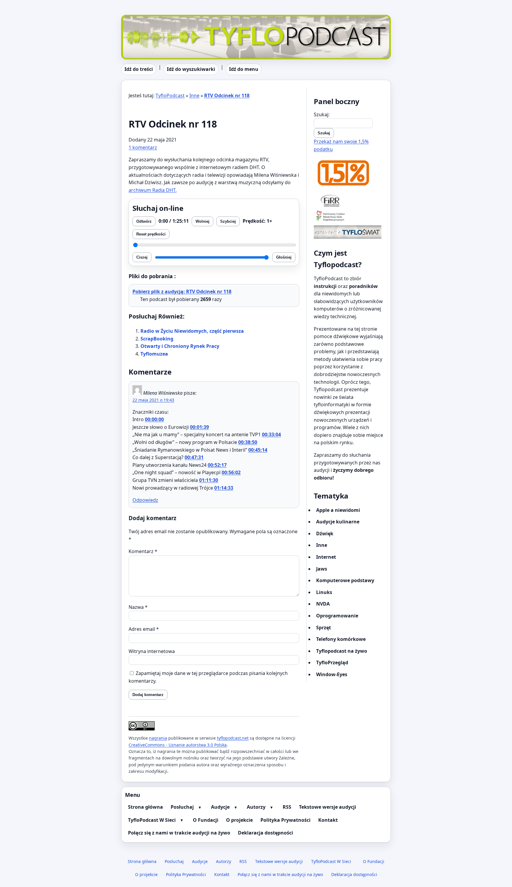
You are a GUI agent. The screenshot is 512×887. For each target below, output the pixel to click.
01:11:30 (208, 480)
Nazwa (138, 607)
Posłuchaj (182, 807)
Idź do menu (243, 69)
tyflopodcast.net (233, 738)
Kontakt (328, 820)
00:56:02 (231, 472)
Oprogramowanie (337, 615)
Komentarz (143, 551)
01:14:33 (223, 488)
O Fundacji (205, 820)
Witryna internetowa (152, 651)
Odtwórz (144, 221)
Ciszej (142, 257)
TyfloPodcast (135, 18)
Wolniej (202, 221)
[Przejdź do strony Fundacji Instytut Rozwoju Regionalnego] (348, 200)
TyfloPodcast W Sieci (152, 820)
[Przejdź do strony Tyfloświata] (348, 232)
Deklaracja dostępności (265, 832)
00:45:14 (257, 450)
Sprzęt (323, 627)
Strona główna (145, 807)
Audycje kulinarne (337, 521)
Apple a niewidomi (338, 510)
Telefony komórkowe (341, 639)
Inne (194, 95)
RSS (287, 807)
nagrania (158, 738)
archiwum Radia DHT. (153, 190)
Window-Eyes (331, 674)
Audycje (220, 807)
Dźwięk (324, 533)
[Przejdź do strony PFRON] (348, 216)
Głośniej (284, 257)
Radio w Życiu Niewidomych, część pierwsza (192, 331)
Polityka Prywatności (285, 820)
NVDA (323, 604)
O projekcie (239, 820)
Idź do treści (138, 69)
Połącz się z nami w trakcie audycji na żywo (179, 832)
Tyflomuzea (154, 354)
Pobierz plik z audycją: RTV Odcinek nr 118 (181, 291)
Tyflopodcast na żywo (341, 651)
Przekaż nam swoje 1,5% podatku (341, 145)
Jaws (321, 569)
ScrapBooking (156, 338)
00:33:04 (271, 434)
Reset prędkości (151, 234)
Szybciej (228, 221)
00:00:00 (154, 419)
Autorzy (256, 807)
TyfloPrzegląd (332, 662)
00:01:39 (199, 427)
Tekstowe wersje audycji (327, 807)
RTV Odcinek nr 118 (226, 95)
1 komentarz (143, 147)
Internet (326, 557)
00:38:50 (247, 442)
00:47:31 (194, 457)
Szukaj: (321, 114)
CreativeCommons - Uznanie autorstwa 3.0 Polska (178, 745)
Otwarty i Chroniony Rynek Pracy (179, 346)
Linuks (324, 592)
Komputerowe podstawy (345, 580)
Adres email (144, 629)
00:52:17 (217, 465)
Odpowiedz (145, 500)
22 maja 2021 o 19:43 (153, 400)
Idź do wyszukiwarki (191, 69)
